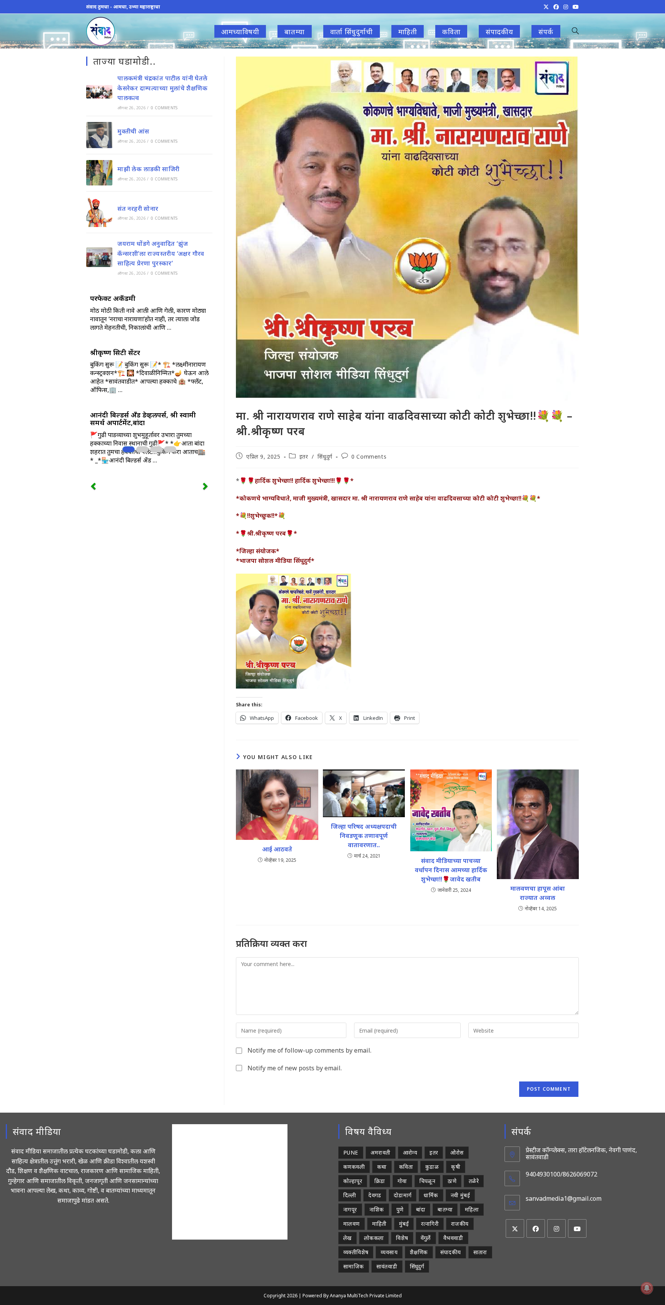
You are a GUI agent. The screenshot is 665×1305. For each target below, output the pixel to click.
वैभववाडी (453, 1238)
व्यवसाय (389, 1252)
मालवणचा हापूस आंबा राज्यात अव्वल (537, 893)
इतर (303, 456)
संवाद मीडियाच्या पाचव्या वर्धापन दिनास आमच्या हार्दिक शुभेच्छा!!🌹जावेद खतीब (451, 869)
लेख (347, 1238)
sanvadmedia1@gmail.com (564, 1198)
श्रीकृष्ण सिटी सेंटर (115, 352)
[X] (515, 1228)
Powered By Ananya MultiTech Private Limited (352, 1295)
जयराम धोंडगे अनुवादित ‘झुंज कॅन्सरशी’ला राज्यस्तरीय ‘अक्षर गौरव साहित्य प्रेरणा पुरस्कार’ (160, 253)
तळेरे (474, 1181)
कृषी (455, 1166)
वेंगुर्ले (426, 1238)
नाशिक (376, 1209)
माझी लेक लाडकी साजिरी (148, 169)
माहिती (379, 1223)
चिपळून (427, 1181)
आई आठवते (277, 849)
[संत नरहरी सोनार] (99, 212)
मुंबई (404, 1223)
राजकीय (460, 1223)
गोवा (402, 1181)
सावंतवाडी (387, 1266)
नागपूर (350, 1209)
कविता (406, 1166)
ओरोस (456, 1152)
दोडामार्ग (403, 1195)
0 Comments (368, 456)
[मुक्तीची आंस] (99, 135)
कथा (382, 1166)
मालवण (351, 1223)
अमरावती (381, 1152)
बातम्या (445, 1209)
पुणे (400, 1209)
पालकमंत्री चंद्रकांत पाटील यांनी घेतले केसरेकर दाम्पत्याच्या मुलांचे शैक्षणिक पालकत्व (162, 88)
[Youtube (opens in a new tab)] (574, 7)
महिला (472, 1209)
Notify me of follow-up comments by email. (309, 1050)
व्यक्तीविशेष (355, 1252)
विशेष (402, 1238)
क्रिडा (379, 1181)
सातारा (480, 1252)
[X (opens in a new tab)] (546, 7)
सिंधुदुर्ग (324, 456)
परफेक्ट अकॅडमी (112, 298)
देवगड (374, 1195)
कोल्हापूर (352, 1181)
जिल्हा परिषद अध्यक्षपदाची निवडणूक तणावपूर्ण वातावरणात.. (364, 835)
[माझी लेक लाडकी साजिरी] (99, 172)
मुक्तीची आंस (133, 131)
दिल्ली (349, 1195)
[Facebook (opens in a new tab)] (556, 7)
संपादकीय (450, 1252)
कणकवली (354, 1166)
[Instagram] (556, 1228)
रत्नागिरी (430, 1223)
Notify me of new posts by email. (294, 1068)
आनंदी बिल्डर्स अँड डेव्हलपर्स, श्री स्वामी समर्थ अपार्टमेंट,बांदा (143, 418)
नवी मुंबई (460, 1195)
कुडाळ (432, 1166)
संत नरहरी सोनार (137, 208)
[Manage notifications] (647, 1288)
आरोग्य (410, 1152)
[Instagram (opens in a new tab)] (565, 7)
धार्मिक (431, 1195)
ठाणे (452, 1181)
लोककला (374, 1238)
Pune (350, 1152)
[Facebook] (535, 1228)
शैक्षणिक (419, 1252)
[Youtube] (577, 1228)
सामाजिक (353, 1266)
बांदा (421, 1209)
